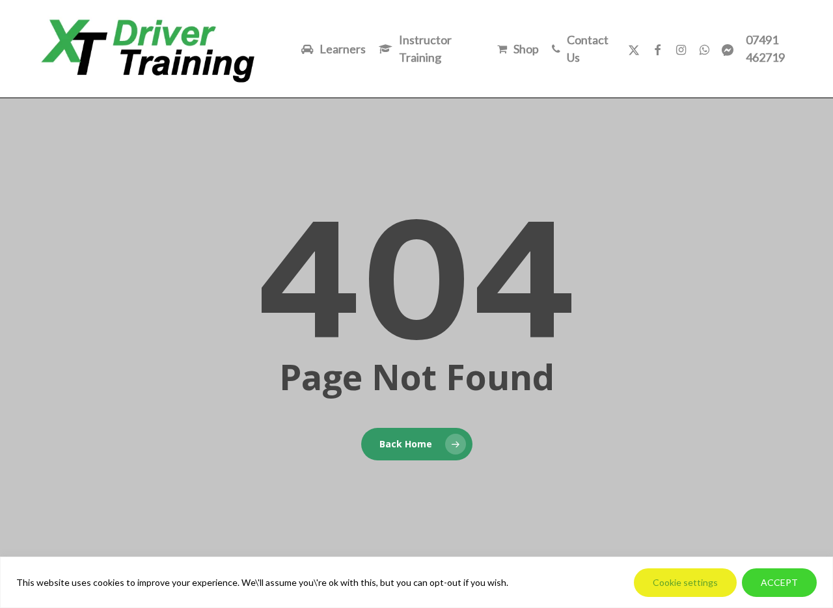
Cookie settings (685, 582)
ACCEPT (779, 582)
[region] (416, 582)
